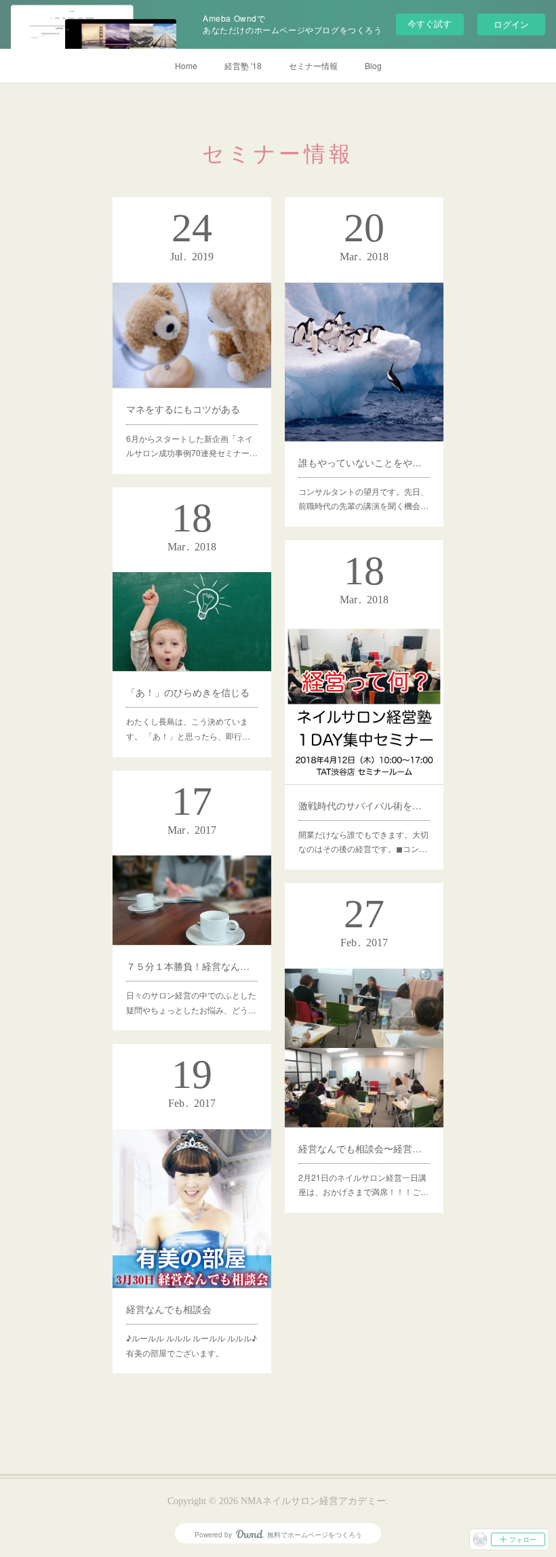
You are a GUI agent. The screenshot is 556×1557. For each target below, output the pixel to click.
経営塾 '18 (243, 65)
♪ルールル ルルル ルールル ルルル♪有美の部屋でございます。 (191, 1345)
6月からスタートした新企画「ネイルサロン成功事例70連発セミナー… (192, 445)
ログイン (511, 24)
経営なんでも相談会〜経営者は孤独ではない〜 (364, 1148)
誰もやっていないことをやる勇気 (364, 462)
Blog (373, 65)
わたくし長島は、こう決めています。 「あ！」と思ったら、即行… (188, 728)
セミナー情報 (313, 65)
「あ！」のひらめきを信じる (188, 692)
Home (186, 65)
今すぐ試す (430, 23)
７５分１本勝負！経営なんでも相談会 (192, 966)
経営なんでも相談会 (169, 1309)
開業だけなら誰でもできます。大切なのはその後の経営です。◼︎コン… (363, 841)
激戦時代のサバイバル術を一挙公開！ (364, 805)
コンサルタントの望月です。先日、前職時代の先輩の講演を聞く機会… (363, 498)
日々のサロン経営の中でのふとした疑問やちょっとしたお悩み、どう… (191, 1002)
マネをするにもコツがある (183, 409)
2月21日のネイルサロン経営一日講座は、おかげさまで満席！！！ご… (363, 1184)
